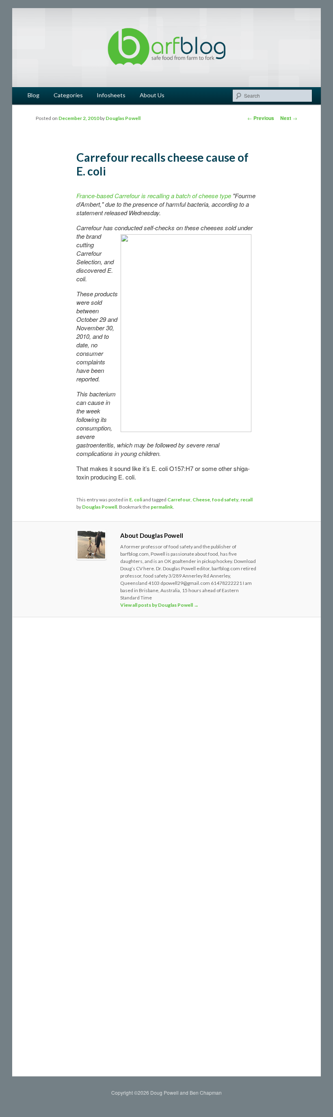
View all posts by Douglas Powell (159, 605)
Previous (260, 118)
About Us (152, 95)
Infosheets (111, 95)
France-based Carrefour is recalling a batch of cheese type (153, 195)
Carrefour (178, 499)
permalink (162, 507)
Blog (33, 95)
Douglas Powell (123, 118)
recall (246, 499)
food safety (225, 499)
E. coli (135, 499)
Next (288, 118)
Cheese (201, 499)
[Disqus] (167, 737)
